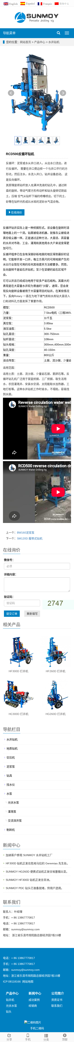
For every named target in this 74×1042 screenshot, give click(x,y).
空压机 (11, 757)
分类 (46, 1039)
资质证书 (56, 999)
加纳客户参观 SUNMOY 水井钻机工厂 (29, 855)
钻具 (9, 775)
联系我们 (56, 1005)
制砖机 (11, 829)
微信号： (9, 559)
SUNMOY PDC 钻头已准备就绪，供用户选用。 (35, 888)
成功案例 (34, 999)
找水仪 (11, 784)
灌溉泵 (12, 811)
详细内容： (11, 574)
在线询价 (16, 212)
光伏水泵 (13, 802)
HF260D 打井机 (55, 671)
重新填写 (32, 613)
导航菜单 (9, 33)
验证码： (9, 596)
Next (63, 93)
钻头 (8, 1011)
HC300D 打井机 (18, 714)
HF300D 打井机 (18, 671)
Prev (11, 93)
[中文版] (62, 3)
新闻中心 (35, 993)
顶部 (64, 1039)
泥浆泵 (11, 766)
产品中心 (40, 42)
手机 (28, 1039)
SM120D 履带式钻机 (29, 538)
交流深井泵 (15, 820)
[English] (11, 3)
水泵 (9, 793)
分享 (9, 1039)
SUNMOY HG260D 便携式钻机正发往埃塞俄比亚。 (37, 871)
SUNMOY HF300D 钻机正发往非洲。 (29, 879)
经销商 (33, 1005)
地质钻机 (12, 748)
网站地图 (27, 981)
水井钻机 (53, 42)
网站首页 (25, 42)
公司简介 (57, 993)
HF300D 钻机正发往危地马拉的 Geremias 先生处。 (37, 863)
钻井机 (10, 999)
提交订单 (11, 613)
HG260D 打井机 (56, 714)
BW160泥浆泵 (25, 532)
